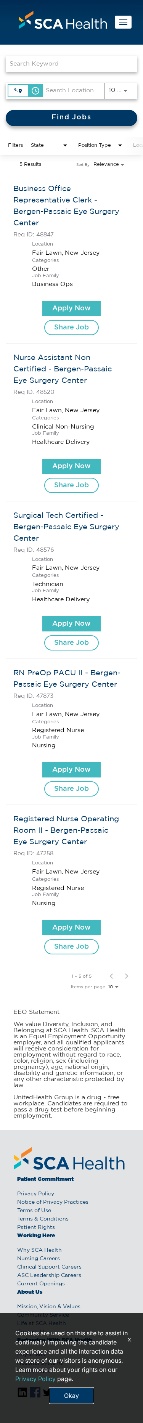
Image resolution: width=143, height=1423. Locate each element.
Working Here (36, 1235)
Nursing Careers (38, 1258)
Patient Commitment (45, 1179)
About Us (29, 1292)
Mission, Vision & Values (48, 1306)
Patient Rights (36, 1227)
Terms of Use (34, 1210)
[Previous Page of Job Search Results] (111, 976)
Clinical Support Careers (49, 1267)
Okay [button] (71, 1395)
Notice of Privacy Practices (52, 1202)
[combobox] (68, 64)
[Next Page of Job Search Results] (126, 976)
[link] (71, 259)
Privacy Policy (35, 1194)
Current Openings (41, 1283)
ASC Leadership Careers (49, 1275)
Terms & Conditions (43, 1219)
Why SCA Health (39, 1250)
